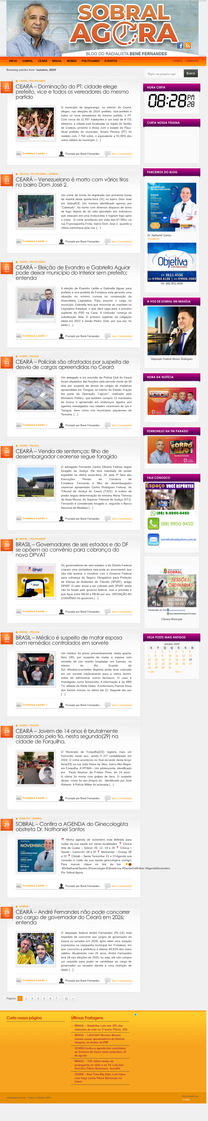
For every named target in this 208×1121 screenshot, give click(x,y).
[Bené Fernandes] (172, 414)
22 (156, 663)
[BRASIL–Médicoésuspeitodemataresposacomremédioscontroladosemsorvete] (69, 639)
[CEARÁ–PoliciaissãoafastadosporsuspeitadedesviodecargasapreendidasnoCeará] (73, 364)
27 (190, 663)
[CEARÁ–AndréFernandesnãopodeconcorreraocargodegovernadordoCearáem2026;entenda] (73, 916)
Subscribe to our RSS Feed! (187, 45)
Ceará (42, 61)
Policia (24, 174)
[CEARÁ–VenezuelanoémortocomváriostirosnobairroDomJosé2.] (72, 181)
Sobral (27, 61)
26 (183, 663)
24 (169, 663)
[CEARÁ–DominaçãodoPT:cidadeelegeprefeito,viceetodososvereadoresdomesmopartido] (73, 91)
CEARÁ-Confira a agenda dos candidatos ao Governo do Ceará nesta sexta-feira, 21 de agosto (100, 1052)
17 (169, 659)
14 (149, 659)
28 (149, 667)
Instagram (153, 238)
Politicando (91, 61)
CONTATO (192, 61)
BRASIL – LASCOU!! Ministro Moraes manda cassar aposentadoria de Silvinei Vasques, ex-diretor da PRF (100, 1039)
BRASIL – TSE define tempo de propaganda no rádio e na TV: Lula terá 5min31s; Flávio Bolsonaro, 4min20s (99, 1065)
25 (176, 663)
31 (169, 667)
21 (149, 663)
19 (183, 659)
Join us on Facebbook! (180, 45)
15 (156, 659)
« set (151, 671)
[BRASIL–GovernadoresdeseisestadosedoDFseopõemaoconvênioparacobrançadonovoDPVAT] (72, 549)
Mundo (72, 61)
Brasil (57, 61)
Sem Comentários (121, 153)
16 (163, 659)
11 (176, 655)
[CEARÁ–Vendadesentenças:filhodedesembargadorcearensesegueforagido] (66, 453)
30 (163, 667)
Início (13, 61)
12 (66, 998)
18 (176, 659)
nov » (178, 671)
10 (169, 655)
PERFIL (178, 61)
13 (190, 655)
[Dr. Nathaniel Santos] (172, 230)
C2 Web (186, 1099)
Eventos (111, 61)
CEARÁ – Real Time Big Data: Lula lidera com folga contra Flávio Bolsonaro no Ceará (100, 1078)
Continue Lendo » (35, 153)
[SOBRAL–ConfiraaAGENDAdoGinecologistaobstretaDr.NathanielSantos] (72, 826)
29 (156, 667)
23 (163, 663)
